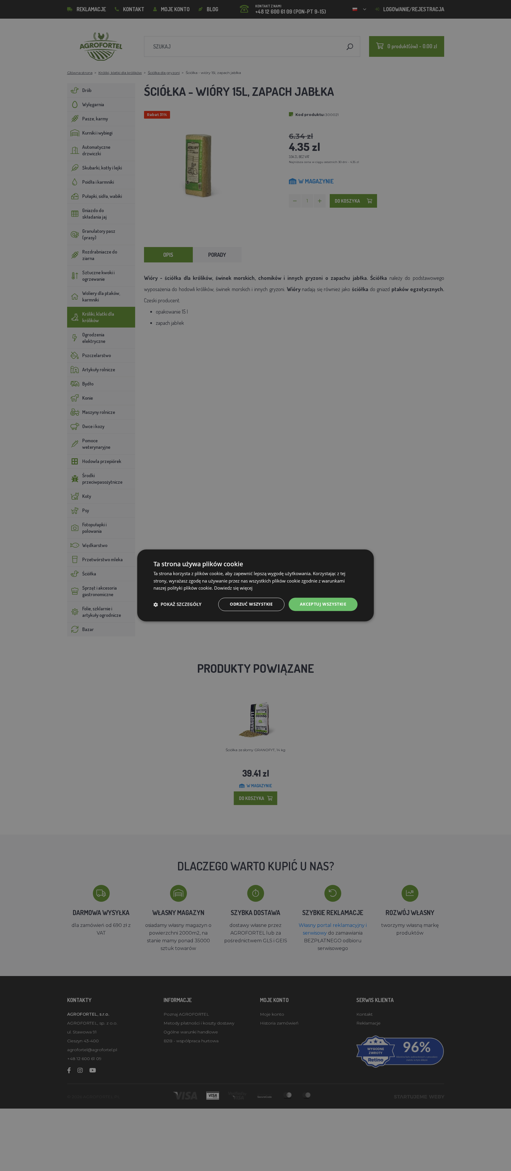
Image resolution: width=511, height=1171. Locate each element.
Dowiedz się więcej (233, 588)
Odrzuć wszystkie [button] (251, 604)
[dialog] (255, 585)
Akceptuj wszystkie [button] (323, 604)
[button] (177, 604)
